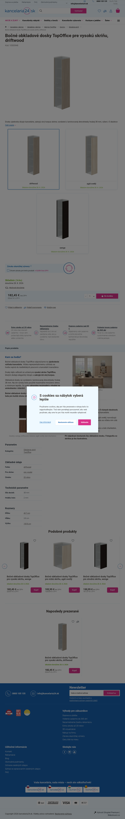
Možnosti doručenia (15, 288)
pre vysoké (27, 472)
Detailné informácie (61, 125)
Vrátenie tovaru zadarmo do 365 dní (106, 328)
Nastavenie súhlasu (65, 422)
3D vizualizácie (68, 729)
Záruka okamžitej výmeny (73, 736)
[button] (23, 587)
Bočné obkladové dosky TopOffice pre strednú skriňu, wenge (98, 577)
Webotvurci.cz (113, 815)
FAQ (34, 2)
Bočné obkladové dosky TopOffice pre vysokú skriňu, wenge (22, 577)
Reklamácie (25, 2)
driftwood (26, 467)
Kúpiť (73, 670)
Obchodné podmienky (48, 2)
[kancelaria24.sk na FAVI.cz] (8, 713)
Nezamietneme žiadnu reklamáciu (48, 327)
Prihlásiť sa (111, 693)
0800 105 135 (18, 693)
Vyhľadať (78, 11)
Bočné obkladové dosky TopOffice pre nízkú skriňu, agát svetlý (60, 577)
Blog (6, 758)
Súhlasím (83, 422)
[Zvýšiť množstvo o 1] (93, 296)
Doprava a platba (10, 2)
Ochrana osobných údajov (15, 765)
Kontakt (7, 751)
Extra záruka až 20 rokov (20, 327)
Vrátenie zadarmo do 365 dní (74, 719)
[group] (23, 566)
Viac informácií (44, 422)
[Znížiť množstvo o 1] (85, 296)
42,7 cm (26, 513)
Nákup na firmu (68, 733)
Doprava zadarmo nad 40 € (78, 327)
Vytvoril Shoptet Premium (107, 812)
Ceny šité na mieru (70, 739)
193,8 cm (26, 524)
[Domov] (4, 27)
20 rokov (26, 477)
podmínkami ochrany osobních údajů (83, 700)
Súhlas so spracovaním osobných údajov (22, 769)
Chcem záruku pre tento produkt (28, 270)
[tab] (11, 348)
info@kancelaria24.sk (47, 693)
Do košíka (107, 296)
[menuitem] (11, 20)
